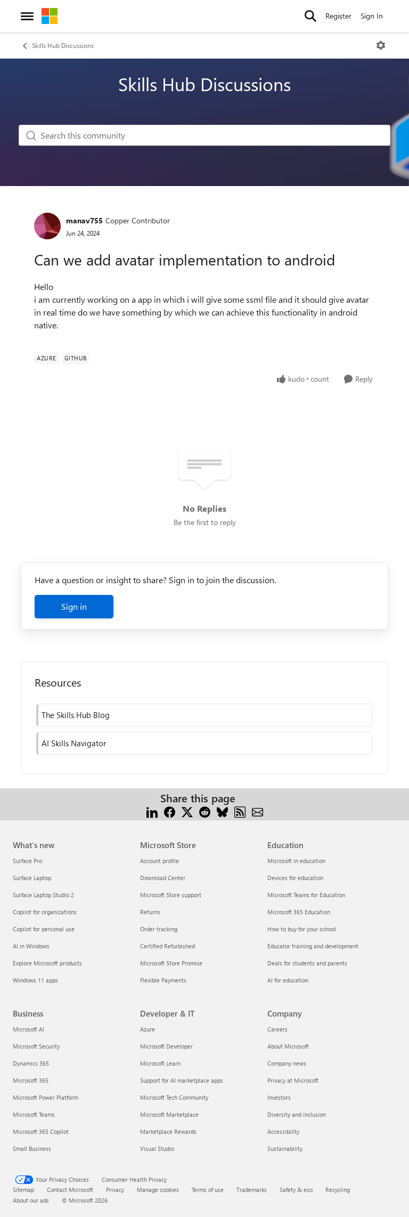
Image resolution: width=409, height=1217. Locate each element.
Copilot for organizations (45, 912)
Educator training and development (312, 946)
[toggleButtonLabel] (380, 45)
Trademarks (251, 1190)
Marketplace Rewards (168, 1131)
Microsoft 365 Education (298, 912)
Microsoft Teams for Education (306, 895)
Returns (150, 912)
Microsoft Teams (34, 1114)
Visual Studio (157, 1148)
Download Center (162, 878)
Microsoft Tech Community (174, 1097)
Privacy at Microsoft (292, 1080)
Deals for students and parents (307, 963)
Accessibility (283, 1131)
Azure (147, 1029)
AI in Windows (31, 946)
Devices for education (295, 878)
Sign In (372, 16)
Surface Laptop (32, 878)
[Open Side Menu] (27, 16)
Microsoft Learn (160, 1063)
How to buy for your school (301, 929)
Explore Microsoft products (47, 963)
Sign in (74, 606)
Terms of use (208, 1190)
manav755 (84, 220)
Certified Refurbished (167, 946)
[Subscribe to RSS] (240, 811)
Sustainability (284, 1148)
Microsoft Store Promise (171, 963)
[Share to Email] (257, 811)
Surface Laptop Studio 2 (43, 895)
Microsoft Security (36, 1046)
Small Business (32, 1148)
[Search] (310, 16)
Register (338, 16)
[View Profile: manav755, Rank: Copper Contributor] (47, 226)
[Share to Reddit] (204, 811)
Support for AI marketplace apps (181, 1080)
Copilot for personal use (44, 929)
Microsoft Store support (170, 895)
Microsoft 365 (30, 1080)
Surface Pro (27, 861)
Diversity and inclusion (296, 1114)
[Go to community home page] (50, 16)
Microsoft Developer (166, 1046)
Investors (279, 1097)
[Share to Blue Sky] (222, 811)
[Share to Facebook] (169, 811)
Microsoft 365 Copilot (41, 1131)
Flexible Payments (163, 980)
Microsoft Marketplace (169, 1114)
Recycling (337, 1190)
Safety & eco (296, 1190)
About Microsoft (288, 1046)
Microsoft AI (28, 1029)
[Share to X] (187, 811)
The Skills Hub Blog (76, 715)
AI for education (287, 980)
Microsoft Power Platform (45, 1097)
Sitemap (23, 1190)
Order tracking (158, 929)
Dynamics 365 (31, 1063)
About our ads (31, 1200)
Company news (286, 1063)
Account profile (159, 861)
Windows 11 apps (35, 980)
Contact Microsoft (70, 1190)
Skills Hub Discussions (63, 45)
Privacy (115, 1190)
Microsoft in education (296, 861)
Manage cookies (158, 1190)
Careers (277, 1029)
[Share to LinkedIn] (152, 811)
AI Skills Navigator (74, 743)
